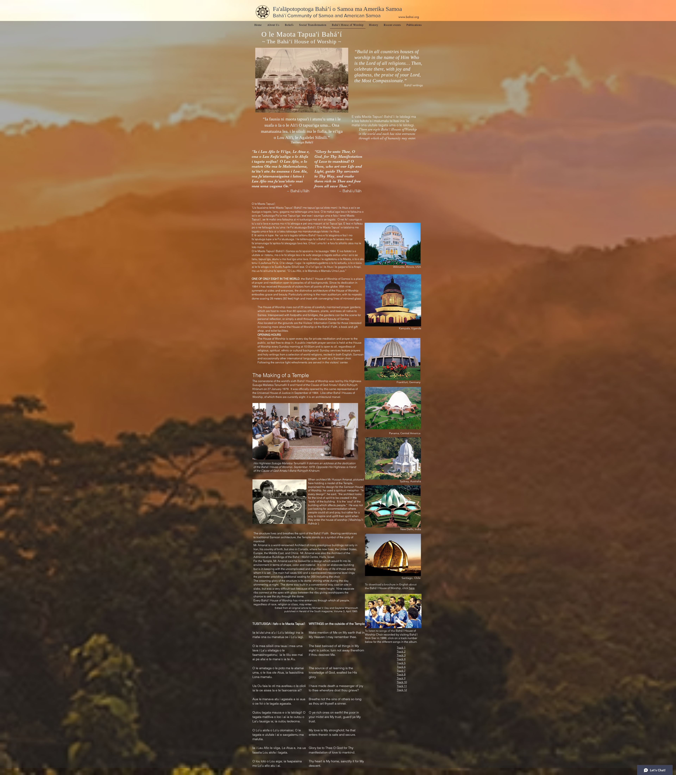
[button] (302, 80)
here (412, 588)
